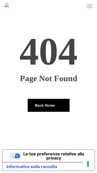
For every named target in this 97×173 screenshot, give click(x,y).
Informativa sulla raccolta (31, 166)
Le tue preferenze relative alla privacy (53, 156)
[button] (89, 6)
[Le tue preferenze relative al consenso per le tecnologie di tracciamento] (88, 164)
